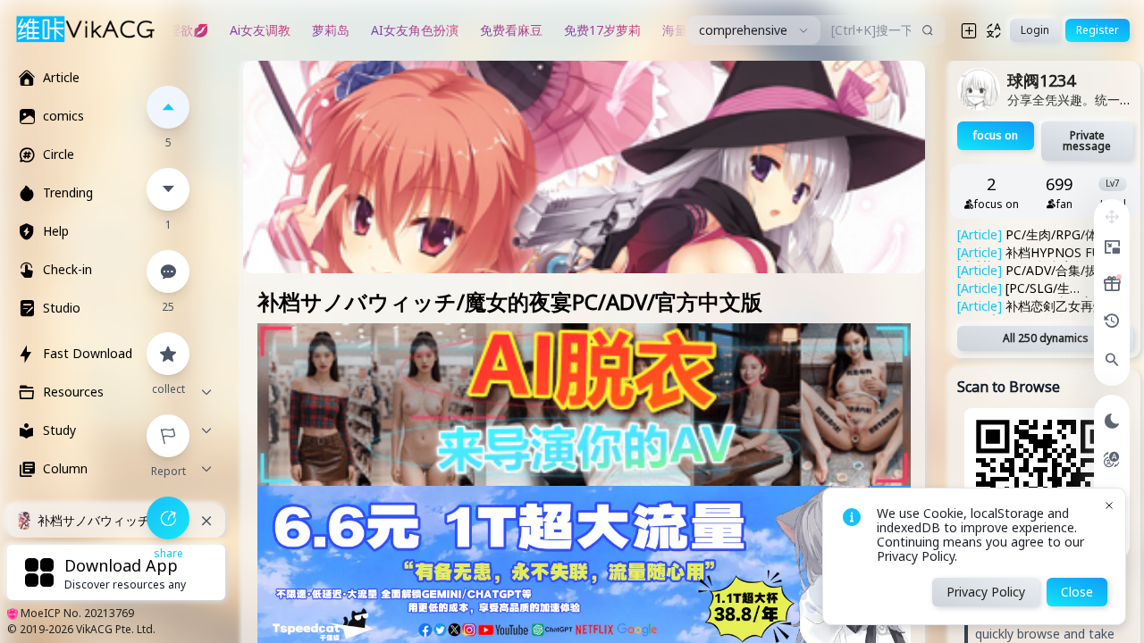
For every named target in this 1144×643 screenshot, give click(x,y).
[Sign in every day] (1112, 284)
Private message (1087, 141)
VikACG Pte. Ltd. (116, 629)
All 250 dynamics (1046, 338)
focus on (995, 135)
